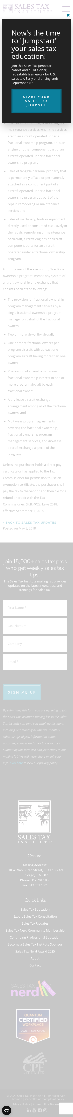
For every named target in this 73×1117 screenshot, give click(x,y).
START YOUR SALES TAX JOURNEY (36, 101)
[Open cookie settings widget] (6, 1110)
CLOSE (67, 13)
